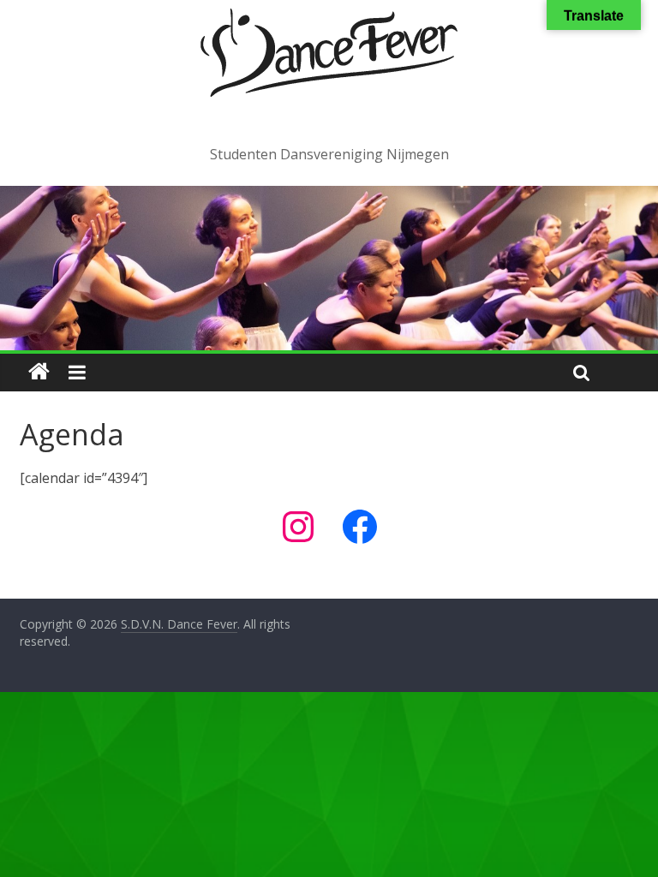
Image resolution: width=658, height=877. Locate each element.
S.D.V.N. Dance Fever (329, 119)
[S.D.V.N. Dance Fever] (39, 372)
